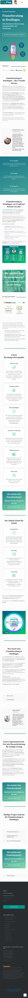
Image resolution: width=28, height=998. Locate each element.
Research (5, 900)
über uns (4, 120)
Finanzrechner (8, 936)
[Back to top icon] (25, 995)
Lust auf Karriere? (6, 898)
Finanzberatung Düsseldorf (8, 953)
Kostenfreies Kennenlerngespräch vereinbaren (14, 34)
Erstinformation (12, 990)
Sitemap (17, 990)
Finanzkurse (7, 931)
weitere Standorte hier (7, 959)
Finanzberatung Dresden (8, 952)
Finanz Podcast (8, 938)
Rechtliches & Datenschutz (16, 989)
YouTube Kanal (8, 940)
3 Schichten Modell (9, 919)
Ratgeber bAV (8, 925)
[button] (14, 875)
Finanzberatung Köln (7, 956)
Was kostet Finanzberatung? (10, 917)
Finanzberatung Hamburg (8, 954)
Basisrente (7, 923)
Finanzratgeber (8, 934)
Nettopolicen (10, 672)
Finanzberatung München (8, 957)
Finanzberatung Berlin (7, 950)
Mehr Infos (20, 302)
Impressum (8, 989)
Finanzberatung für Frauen (10, 921)
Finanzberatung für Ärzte (10, 929)
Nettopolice (7, 927)
